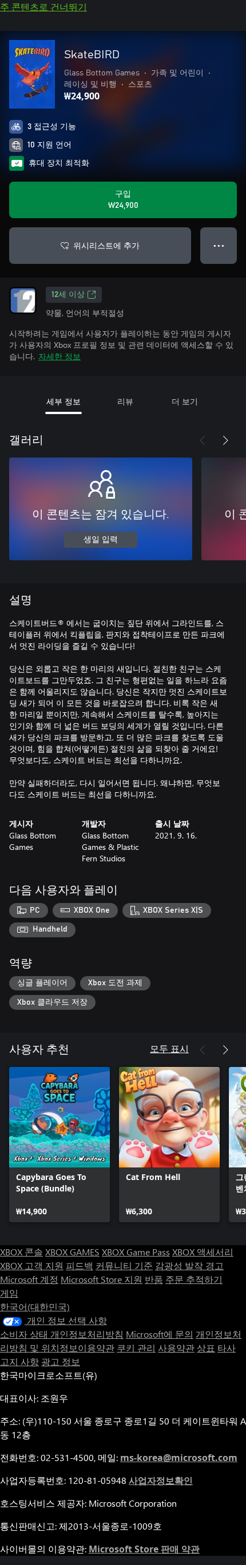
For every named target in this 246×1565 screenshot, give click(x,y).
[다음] (225, 440)
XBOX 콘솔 (21, 1252)
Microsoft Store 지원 (101, 1279)
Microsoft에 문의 (159, 1334)
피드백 (79, 1265)
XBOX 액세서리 (202, 1252)
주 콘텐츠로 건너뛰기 (43, 7)
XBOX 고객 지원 (32, 1265)
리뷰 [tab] (125, 401)
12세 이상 (68, 295)
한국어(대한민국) (35, 1307)
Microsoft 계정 (29, 1279)
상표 (206, 1348)
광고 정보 (60, 1361)
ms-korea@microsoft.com (178, 1457)
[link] (59, 1144)
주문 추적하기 (194, 1279)
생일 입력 (101, 540)
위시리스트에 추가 (106, 245)
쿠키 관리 (136, 1348)
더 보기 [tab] (185, 401)
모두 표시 (169, 1048)
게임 (9, 1293)
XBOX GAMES (72, 1252)
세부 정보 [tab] (63, 401)
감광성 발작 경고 (189, 1265)
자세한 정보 (59, 356)
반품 (154, 1279)
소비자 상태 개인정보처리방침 (62, 1334)
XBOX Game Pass (136, 1252)
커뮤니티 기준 (124, 1265)
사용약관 (176, 1348)
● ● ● (218, 245)
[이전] (202, 440)
